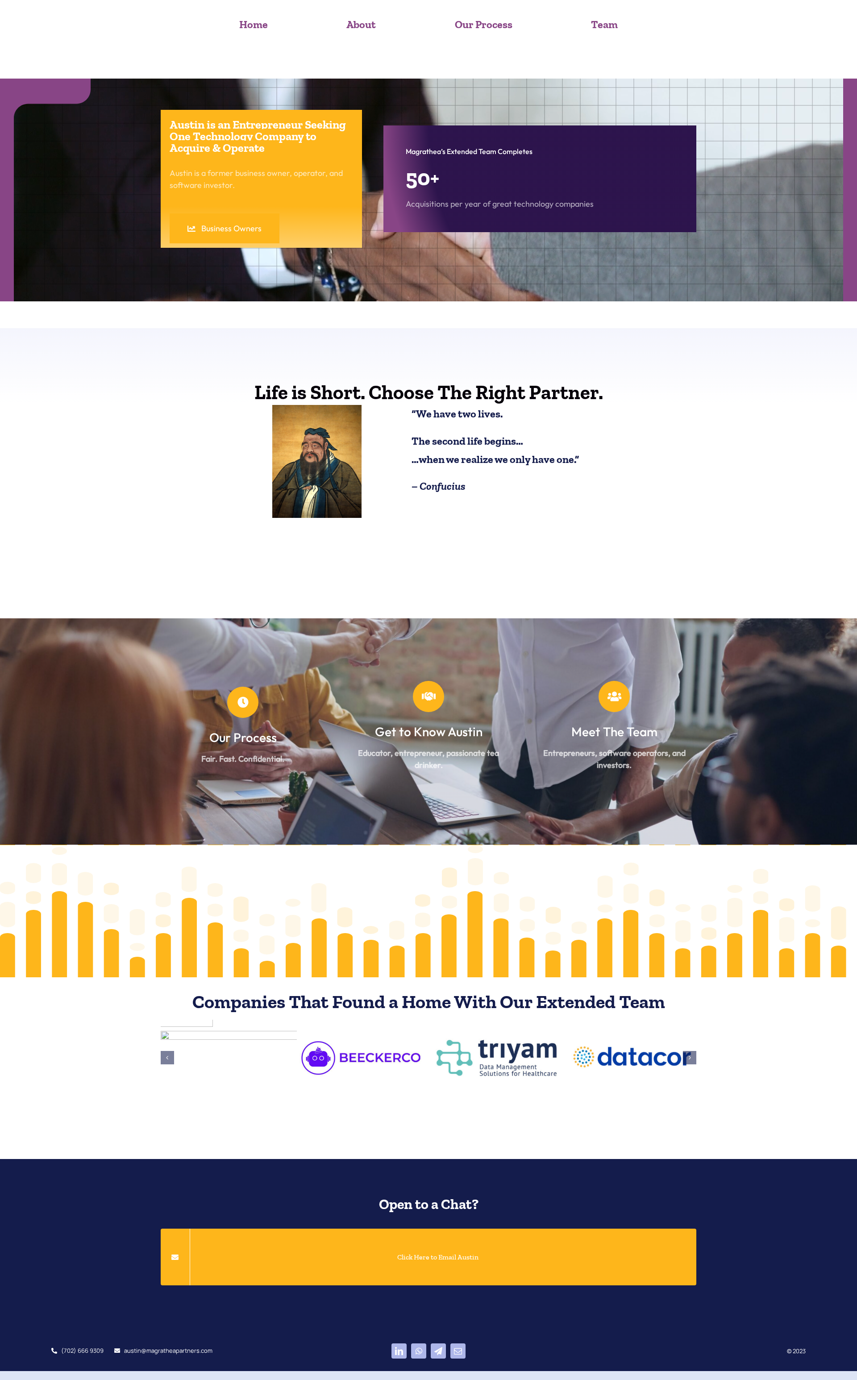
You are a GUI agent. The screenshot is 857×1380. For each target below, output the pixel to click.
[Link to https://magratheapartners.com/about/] (428, 696)
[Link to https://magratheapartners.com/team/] (614, 696)
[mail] (458, 1356)
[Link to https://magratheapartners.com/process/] (242, 702)
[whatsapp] (418, 1356)
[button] (167, 1060)
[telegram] (438, 1356)
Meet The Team (614, 731)
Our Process (243, 737)
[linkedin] (399, 1356)
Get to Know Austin (429, 731)
